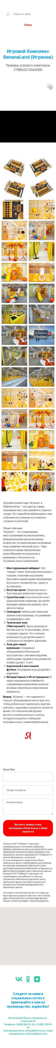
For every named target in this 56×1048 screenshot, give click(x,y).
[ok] (28, 979)
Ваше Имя (9, 769)
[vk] (19, 979)
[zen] (37, 979)
